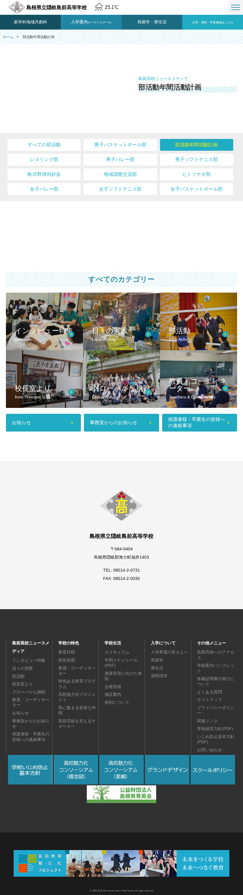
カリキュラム (117, 652)
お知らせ (20, 713)
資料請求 (159, 675)
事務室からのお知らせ (30, 724)
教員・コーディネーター (30, 702)
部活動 (18, 676)
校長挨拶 (66, 660)
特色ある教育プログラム (77, 684)
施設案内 (113, 694)
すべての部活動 (44, 144)
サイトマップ (209, 699)
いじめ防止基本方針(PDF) (215, 739)
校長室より (22, 684)
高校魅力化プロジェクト (77, 697)
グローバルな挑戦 (28, 692)
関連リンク (207, 721)
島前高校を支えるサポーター (77, 724)
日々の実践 (22, 668)
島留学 (157, 660)
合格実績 (113, 686)
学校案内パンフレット (215, 668)
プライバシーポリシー (215, 710)
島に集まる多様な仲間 (77, 710)
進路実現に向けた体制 (123, 676)
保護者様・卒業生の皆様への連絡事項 (30, 737)
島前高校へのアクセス (215, 655)
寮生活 (157, 668)
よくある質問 (209, 692)
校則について (117, 702)
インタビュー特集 (28, 660)
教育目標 (66, 652)
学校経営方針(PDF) (215, 728)
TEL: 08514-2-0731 (121, 570)
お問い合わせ (209, 750)
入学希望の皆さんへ (169, 652)
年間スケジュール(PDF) (121, 663)
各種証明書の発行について (215, 681)
